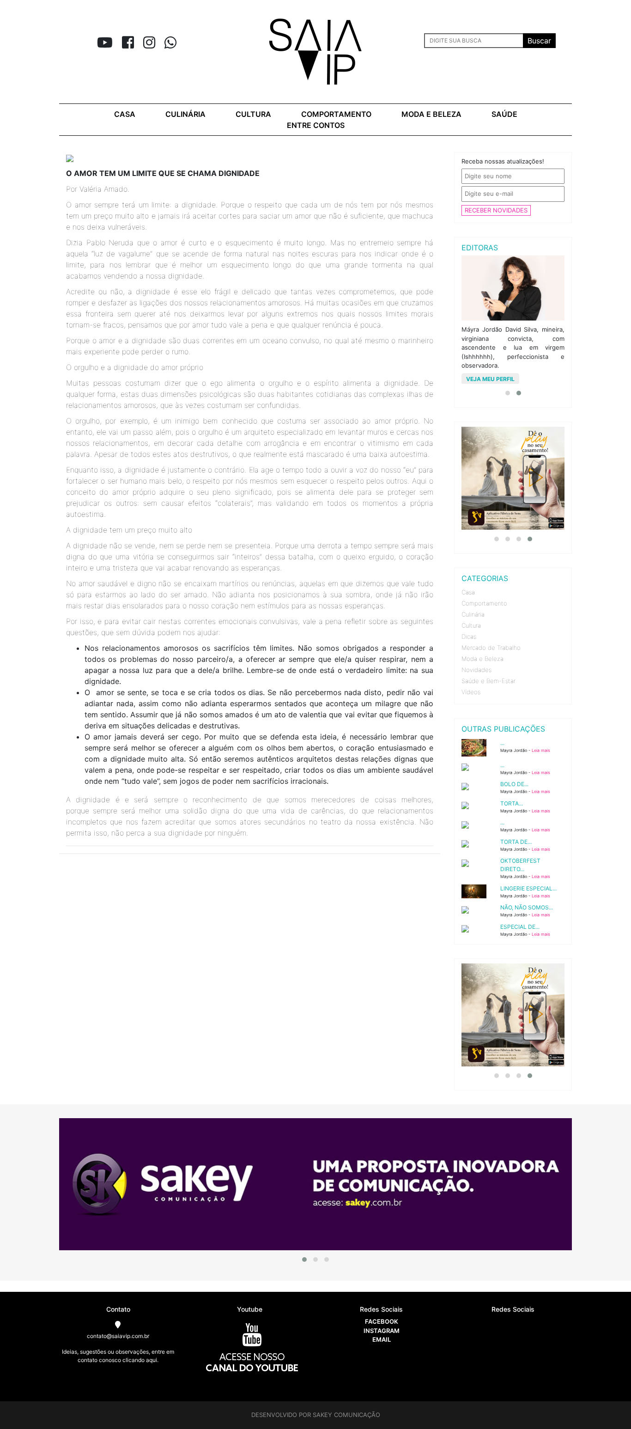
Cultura (253, 114)
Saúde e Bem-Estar (488, 680)
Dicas (468, 636)
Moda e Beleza (482, 658)
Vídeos (470, 692)
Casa (124, 114)
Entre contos (316, 125)
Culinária (185, 114)
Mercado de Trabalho (491, 647)
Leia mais (541, 750)
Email (381, 1339)
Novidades (476, 669)
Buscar (539, 40)
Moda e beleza (431, 114)
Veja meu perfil (490, 378)
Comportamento (336, 114)
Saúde (504, 114)
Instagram (382, 1330)
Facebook (381, 1321)
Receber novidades (496, 210)
